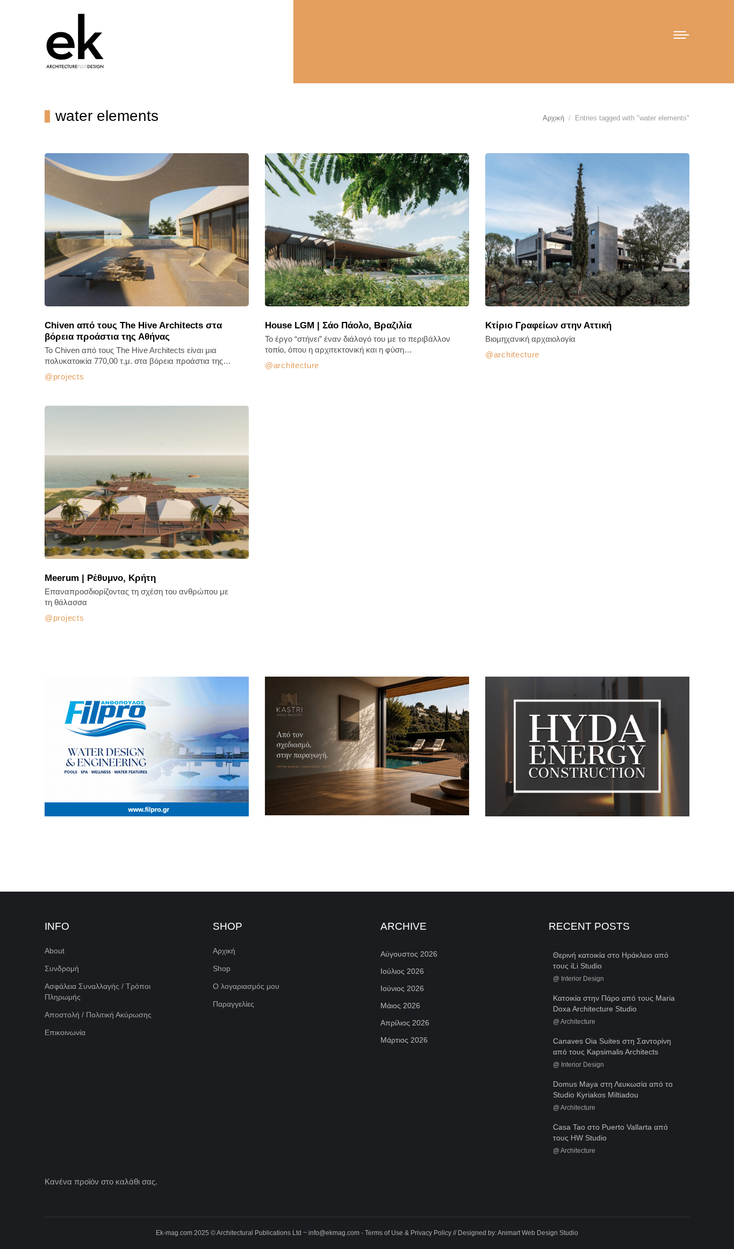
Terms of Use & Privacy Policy (408, 1233)
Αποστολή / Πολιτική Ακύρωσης (98, 1014)
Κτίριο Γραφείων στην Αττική (548, 325)
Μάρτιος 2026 (404, 1040)
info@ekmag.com (333, 1233)
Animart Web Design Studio (538, 1233)
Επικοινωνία (65, 1032)
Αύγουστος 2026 (408, 954)
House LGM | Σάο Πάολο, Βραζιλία (338, 325)
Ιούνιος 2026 (402, 988)
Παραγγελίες (233, 1004)
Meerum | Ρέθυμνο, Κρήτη (100, 578)
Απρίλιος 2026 (404, 1022)
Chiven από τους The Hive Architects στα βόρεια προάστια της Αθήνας (133, 331)
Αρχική (224, 950)
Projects (68, 376)
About (54, 950)
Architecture (296, 365)
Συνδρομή (62, 968)
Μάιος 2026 (400, 1005)
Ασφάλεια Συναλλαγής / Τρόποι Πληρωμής (97, 991)
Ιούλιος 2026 (402, 971)
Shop (222, 968)
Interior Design (582, 978)
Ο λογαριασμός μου (246, 986)
